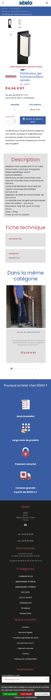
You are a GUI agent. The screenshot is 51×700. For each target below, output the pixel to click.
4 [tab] (22, 368)
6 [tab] (29, 368)
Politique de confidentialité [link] (25, 697)
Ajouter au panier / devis (32, 120)
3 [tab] (18, 368)
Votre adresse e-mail (10, 675)
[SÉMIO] (26, 3)
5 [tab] (25, 368)
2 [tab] (15, 368)
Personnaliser (42, 694)
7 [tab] (32, 368)
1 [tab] (11, 368)
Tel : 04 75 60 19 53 (25, 534)
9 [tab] (40, 368)
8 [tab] (36, 368)
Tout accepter (10, 694)
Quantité (10, 116)
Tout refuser (26, 694)
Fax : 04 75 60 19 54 (25, 541)
